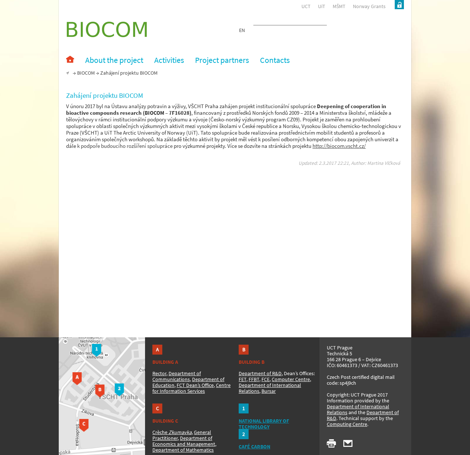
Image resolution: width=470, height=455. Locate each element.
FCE (265, 379)
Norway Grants (369, 6)
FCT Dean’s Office (195, 385)
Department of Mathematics (183, 450)
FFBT (254, 379)
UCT (306, 6)
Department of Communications (176, 376)
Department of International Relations (358, 409)
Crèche (172, 432)
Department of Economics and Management (183, 441)
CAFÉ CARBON (254, 446)
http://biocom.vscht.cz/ (339, 145)
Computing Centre (347, 424)
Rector (159, 373)
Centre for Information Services (191, 388)
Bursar (268, 391)
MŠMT (339, 6)
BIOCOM (86, 73)
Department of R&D (260, 373)
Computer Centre (291, 379)
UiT (321, 6)
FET (242, 379)
